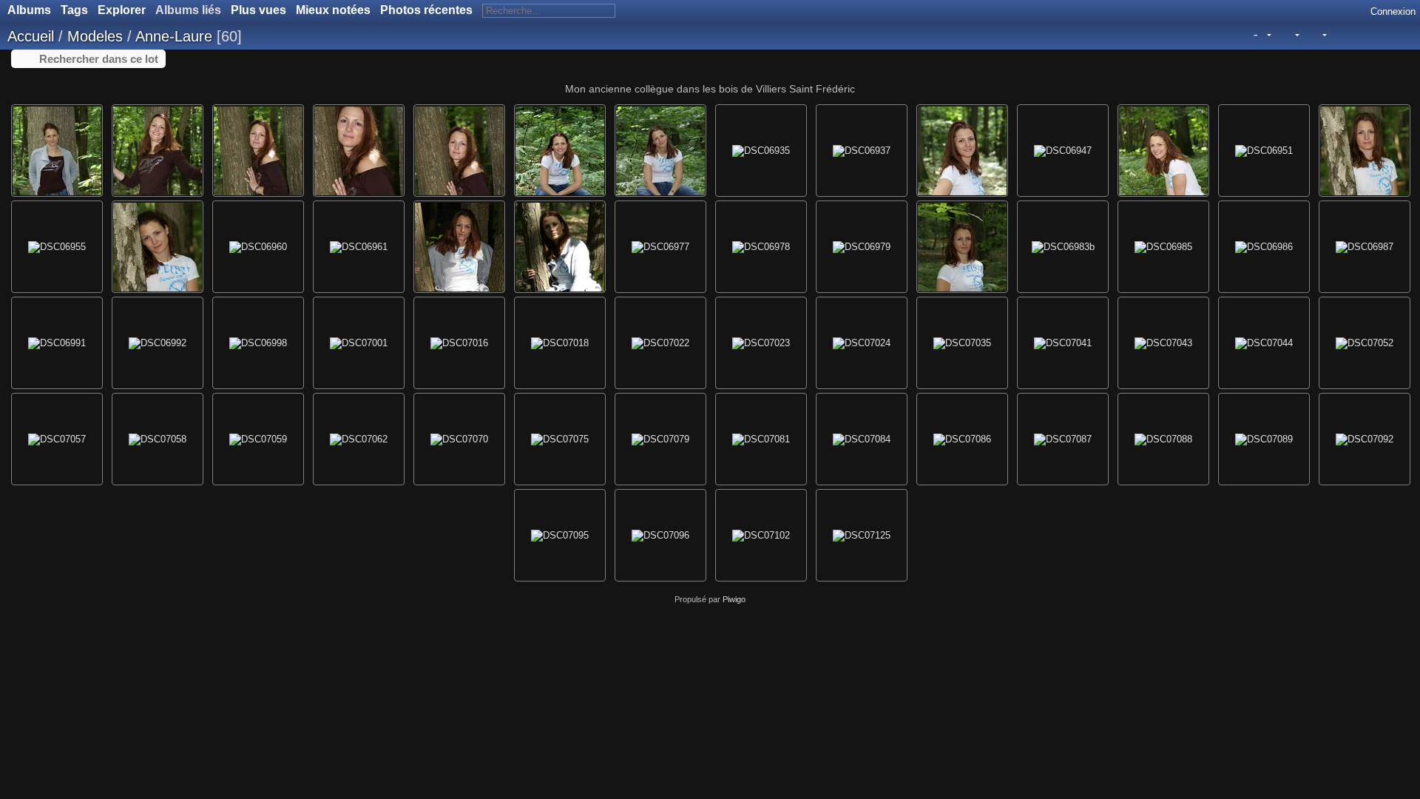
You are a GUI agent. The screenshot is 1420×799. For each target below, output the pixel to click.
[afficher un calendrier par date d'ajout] (1358, 35)
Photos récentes (426, 10)
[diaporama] (1339, 35)
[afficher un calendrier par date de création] (1379, 35)
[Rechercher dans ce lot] (1237, 35)
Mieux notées (333, 10)
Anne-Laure (173, 36)
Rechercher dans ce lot (98, 59)
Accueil (30, 36)
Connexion (1393, 11)
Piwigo (734, 599)
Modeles (95, 36)
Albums (29, 10)
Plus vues (258, 10)
